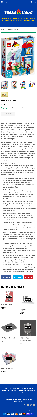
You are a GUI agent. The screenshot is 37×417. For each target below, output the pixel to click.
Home (2, 29)
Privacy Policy (17, 399)
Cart (34, 2)
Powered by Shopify (24, 410)
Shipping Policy (18, 401)
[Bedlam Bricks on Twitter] (25, 405)
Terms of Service (27, 399)
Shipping (4, 108)
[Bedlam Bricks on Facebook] (28, 405)
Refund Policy (8, 399)
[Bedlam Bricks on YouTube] (34, 405)
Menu (5, 2)
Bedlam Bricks (14, 410)
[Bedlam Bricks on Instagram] (31, 405)
